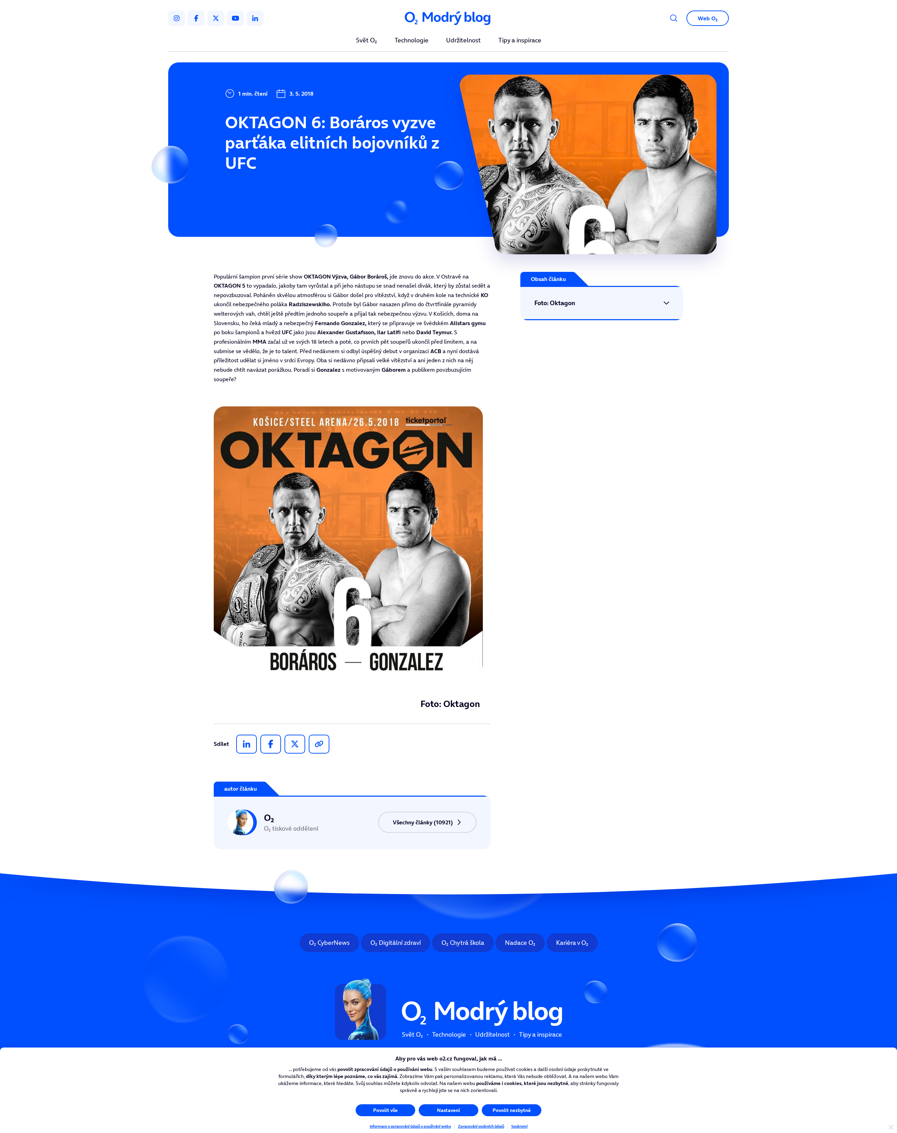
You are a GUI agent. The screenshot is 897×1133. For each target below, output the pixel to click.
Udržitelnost (463, 40)
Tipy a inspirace (519, 40)
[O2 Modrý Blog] (448, 18)
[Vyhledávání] (674, 18)
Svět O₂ (366, 40)
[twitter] (215, 18)
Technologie (412, 40)
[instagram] (176, 18)
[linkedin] (255, 18)
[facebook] (196, 18)
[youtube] (235, 18)
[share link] (319, 744)
